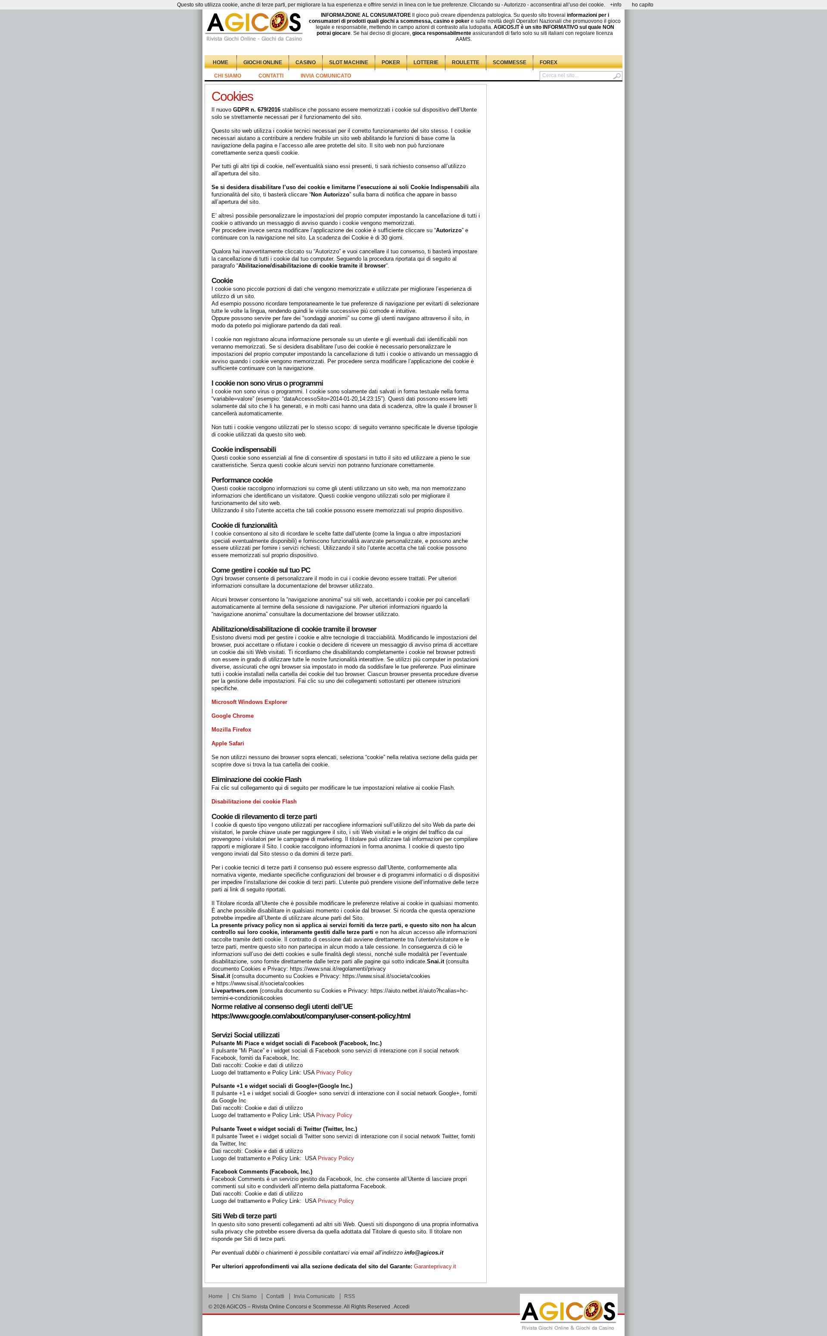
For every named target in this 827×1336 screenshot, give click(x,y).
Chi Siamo (227, 76)
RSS (349, 1296)
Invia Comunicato (326, 76)
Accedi (402, 1307)
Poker (391, 62)
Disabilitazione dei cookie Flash (254, 801)
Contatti (270, 76)
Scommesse (509, 62)
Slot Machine (348, 62)
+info (616, 5)
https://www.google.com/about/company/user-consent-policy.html (310, 1016)
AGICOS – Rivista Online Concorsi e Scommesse (284, 1307)
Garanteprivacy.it (435, 1266)
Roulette (465, 62)
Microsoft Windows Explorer (249, 702)
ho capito (642, 5)
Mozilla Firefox (232, 729)
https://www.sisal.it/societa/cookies (386, 976)
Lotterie (426, 62)
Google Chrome (233, 716)
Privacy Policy (334, 1072)
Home (220, 62)
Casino (305, 62)
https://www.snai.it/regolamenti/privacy (338, 968)
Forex (548, 62)
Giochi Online (262, 62)
